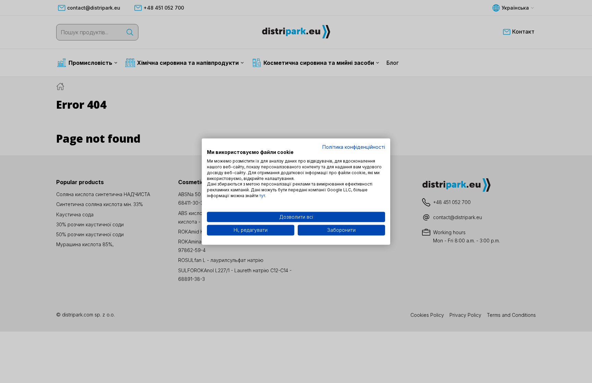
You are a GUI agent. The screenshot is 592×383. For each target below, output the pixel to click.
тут (262, 195)
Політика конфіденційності (353, 146)
